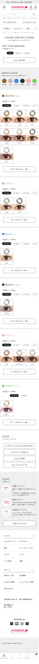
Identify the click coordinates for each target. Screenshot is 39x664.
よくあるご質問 (9, 582)
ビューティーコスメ (26, 548)
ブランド (7, 554)
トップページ (5, 32)
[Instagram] (21, 623)
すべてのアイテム (10, 22)
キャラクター (18, 28)
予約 (4, 18)
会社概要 (22, 575)
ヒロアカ (25, 18)
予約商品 (6, 28)
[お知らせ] (31, 7)
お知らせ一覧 (8, 575)
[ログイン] (35, 7)
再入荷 (10, 18)
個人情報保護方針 (26, 599)
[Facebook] (27, 623)
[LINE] (16, 623)
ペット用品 (8, 561)
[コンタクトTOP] (4, 656)
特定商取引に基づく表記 (9, 606)
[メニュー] (4, 8)
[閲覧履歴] (27, 656)
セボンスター (34, 18)
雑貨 (28, 28)
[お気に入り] (19, 656)
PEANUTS (17, 18)
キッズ (21, 554)
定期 (21, 561)
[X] (11, 623)
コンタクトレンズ (29, 22)
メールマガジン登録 (26, 582)
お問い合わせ (8, 588)
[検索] (12, 656)
